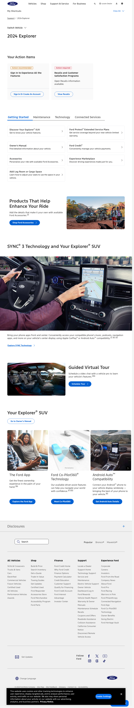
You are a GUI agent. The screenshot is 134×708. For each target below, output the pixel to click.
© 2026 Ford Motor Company (25, 687)
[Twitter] (97, 656)
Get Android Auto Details (107, 501)
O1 (28, 214)
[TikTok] (104, 660)
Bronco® (100, 542)
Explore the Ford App (22, 501)
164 (16, 486)
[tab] (20, 117)
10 (69, 490)
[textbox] (31, 541)
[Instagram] (89, 660)
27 (111, 337)
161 (114, 337)
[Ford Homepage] (112, 678)
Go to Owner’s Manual (21, 421)
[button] (41, 561)
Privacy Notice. (47, 701)
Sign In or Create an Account (27, 94)
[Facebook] (89, 656)
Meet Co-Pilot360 (62, 501)
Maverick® (112, 542)
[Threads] (97, 660)
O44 (93, 376)
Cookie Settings (103, 696)
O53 (71, 490)
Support (11, 18)
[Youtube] (105, 656)
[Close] (121, 696)
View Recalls (64, 94)
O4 (117, 337)
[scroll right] (128, 468)
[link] (40, 687)
